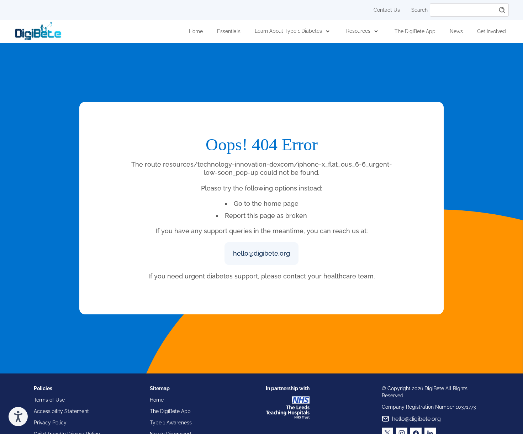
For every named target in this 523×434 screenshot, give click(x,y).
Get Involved (491, 31)
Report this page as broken (266, 215)
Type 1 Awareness (171, 422)
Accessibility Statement (61, 411)
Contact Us (387, 10)
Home (196, 31)
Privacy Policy (50, 422)
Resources (358, 31)
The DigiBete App (415, 31)
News (456, 31)
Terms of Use (49, 400)
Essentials (229, 31)
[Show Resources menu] (376, 31)
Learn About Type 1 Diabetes (288, 31)
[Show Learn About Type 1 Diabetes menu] (327, 31)
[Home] (38, 31)
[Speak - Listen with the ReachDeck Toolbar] (18, 416)
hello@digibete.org (261, 253)
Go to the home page (266, 203)
